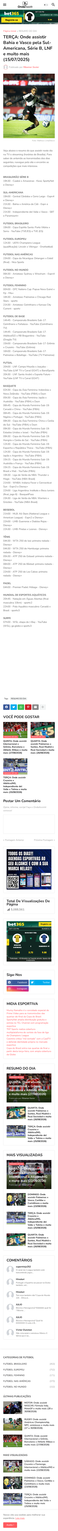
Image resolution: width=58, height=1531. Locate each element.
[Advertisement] (29, 664)
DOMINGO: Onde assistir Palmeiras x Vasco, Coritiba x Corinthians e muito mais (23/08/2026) (38, 1200)
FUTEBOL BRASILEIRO (29, 1363)
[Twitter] (13, 707)
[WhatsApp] (21, 707)
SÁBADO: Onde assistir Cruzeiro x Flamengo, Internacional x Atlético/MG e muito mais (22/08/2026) (39, 1466)
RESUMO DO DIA (28, 31)
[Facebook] (6, 707)
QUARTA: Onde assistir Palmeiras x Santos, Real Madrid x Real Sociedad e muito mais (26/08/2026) (42, 747)
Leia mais (20, 1518)
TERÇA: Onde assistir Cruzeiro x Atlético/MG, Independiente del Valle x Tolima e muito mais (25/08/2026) (15, 785)
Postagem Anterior (14, 840)
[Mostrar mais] (42, 707)
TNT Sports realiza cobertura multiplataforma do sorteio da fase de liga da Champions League (28, 1032)
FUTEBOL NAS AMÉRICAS (29, 1381)
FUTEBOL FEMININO (29, 1375)
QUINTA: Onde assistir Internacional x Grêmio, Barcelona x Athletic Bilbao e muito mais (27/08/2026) (15, 747)
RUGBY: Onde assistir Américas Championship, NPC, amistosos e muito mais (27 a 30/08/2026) (39, 1424)
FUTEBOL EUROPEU (29, 1369)
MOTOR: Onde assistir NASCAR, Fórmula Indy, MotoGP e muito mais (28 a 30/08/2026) (38, 1407)
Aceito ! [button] (10, 1524)
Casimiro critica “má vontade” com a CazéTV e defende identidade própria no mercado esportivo (29, 1042)
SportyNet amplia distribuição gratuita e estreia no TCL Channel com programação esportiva (27, 1022)
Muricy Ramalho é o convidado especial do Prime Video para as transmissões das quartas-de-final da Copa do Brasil (28, 1013)
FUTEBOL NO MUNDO (29, 1386)
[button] (4, 5)
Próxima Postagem (43, 840)
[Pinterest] (28, 707)
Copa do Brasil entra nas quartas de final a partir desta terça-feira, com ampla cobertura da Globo (29, 1051)
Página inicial (9, 31)
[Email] (35, 707)
